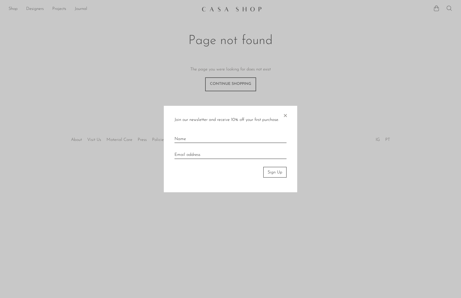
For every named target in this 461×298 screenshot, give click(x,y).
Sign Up (275, 172)
